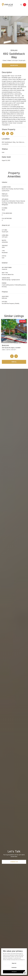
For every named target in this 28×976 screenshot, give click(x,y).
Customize (14, 967)
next (16, 356)
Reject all (14, 963)
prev (12, 356)
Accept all (14, 971)
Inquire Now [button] (14, 65)
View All (14, 361)
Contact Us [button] (14, 861)
